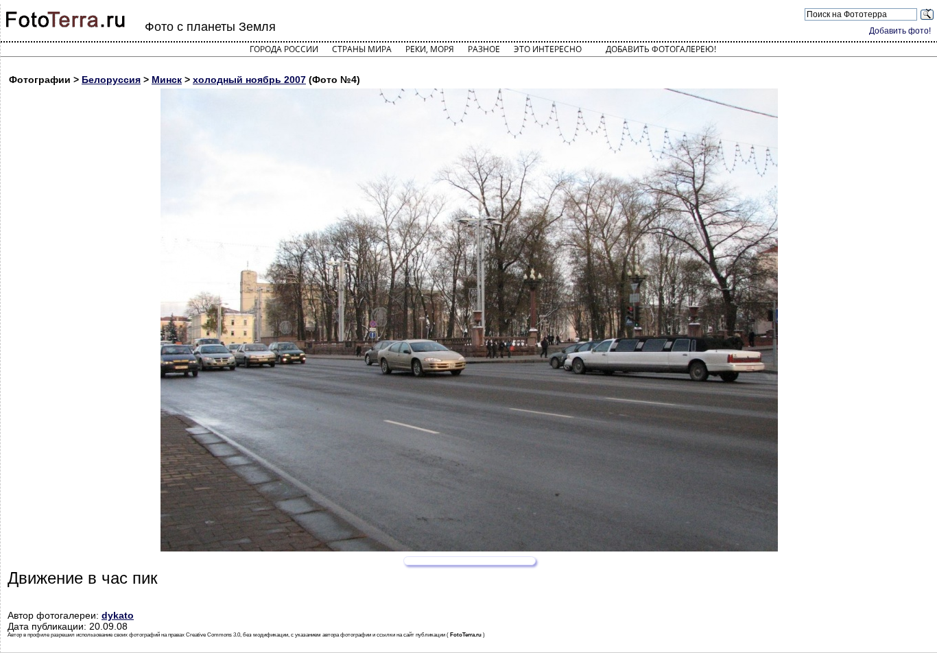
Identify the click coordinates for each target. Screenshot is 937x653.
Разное (484, 49)
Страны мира (362, 49)
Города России (284, 49)
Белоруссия (111, 79)
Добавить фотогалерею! (661, 49)
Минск (167, 79)
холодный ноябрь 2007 (249, 79)
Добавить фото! (900, 31)
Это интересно (548, 49)
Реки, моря (429, 49)
